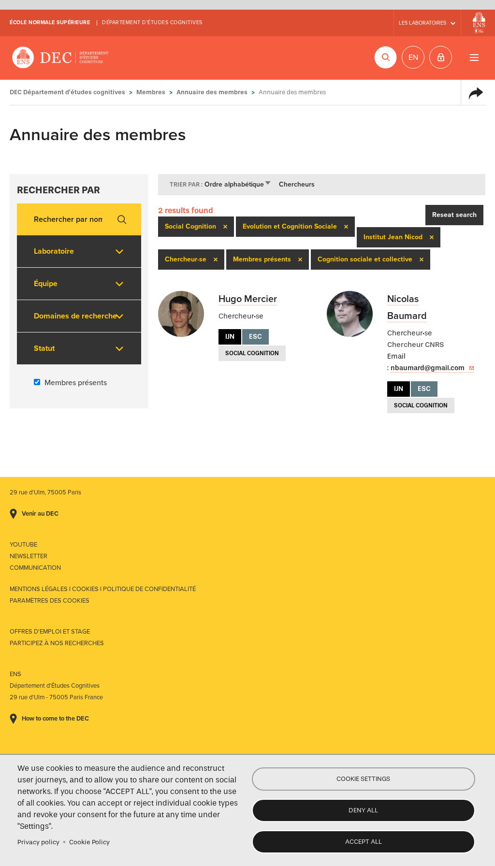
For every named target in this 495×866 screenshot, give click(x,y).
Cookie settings (363, 779)
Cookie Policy (89, 842)
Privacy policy (38, 842)
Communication (35, 568)
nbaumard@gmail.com (428, 368)
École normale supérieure (50, 22)
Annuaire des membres (212, 92)
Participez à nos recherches (57, 643)
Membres (150, 92)
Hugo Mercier (247, 299)
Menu (474, 57)
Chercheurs (297, 184)
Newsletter (28, 556)
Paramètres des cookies (49, 601)
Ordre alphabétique (238, 184)
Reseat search (454, 215)
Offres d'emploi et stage (50, 631)
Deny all (363, 810)
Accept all (363, 841)
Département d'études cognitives (152, 22)
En (413, 57)
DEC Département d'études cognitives (60, 58)
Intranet (440, 57)
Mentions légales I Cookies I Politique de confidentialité (103, 589)
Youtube (23, 544)
